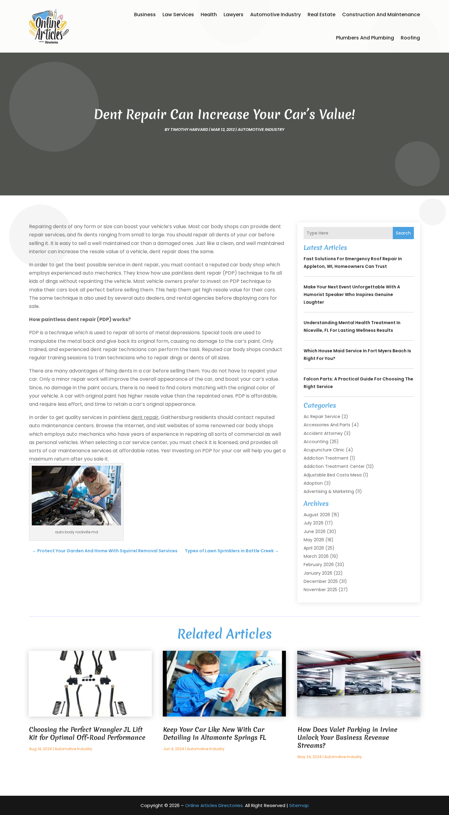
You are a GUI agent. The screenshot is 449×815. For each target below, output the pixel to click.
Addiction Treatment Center (334, 466)
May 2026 (314, 540)
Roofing (410, 37)
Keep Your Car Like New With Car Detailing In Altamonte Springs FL (214, 733)
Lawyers (233, 14)
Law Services (178, 14)
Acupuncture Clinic (324, 450)
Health (209, 14)
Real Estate (321, 14)
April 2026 (314, 548)
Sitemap (299, 805)
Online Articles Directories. (214, 805)
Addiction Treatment (326, 458)
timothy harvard (189, 129)
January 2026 (318, 573)
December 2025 (321, 581)
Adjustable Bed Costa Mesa (333, 475)
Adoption (313, 483)
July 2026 (313, 523)
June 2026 (315, 531)
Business (145, 14)
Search (403, 233)
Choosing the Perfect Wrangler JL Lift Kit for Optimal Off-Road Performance (87, 733)
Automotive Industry (275, 14)
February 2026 (319, 564)
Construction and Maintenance (381, 14)
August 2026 (317, 515)
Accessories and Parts (327, 425)
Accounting (316, 442)
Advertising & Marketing (329, 491)
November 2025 (320, 590)
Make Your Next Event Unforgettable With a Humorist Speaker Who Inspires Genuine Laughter (352, 294)
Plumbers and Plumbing (365, 37)
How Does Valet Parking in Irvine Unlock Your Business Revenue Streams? (347, 737)
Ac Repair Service (322, 416)
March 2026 (316, 556)
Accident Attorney (323, 433)
